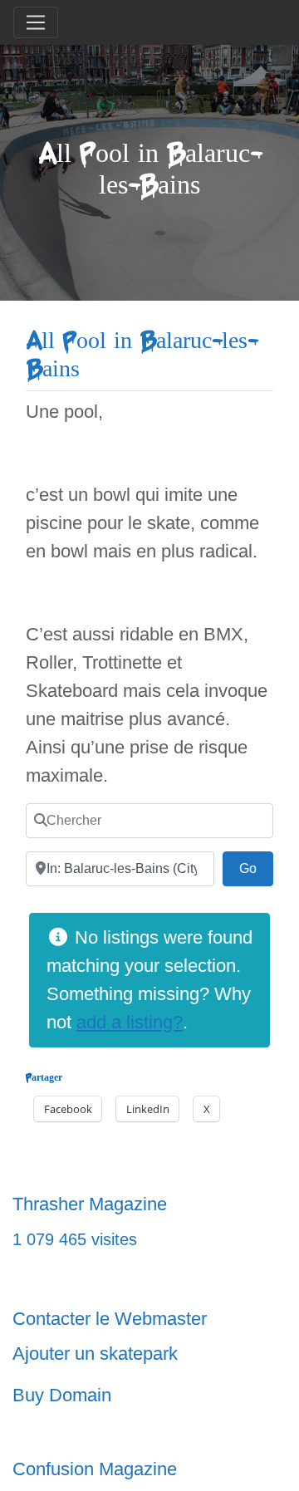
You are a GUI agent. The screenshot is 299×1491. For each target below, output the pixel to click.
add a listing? (129, 1022)
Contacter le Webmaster (109, 1318)
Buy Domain (61, 1395)
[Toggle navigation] (35, 22)
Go (256, 868)
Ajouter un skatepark (95, 1353)
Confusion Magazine (94, 1469)
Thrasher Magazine (89, 1204)
